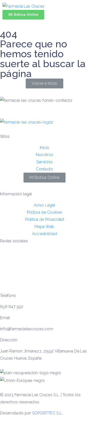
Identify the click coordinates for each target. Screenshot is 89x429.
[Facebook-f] (6, 262)
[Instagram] (6, 276)
